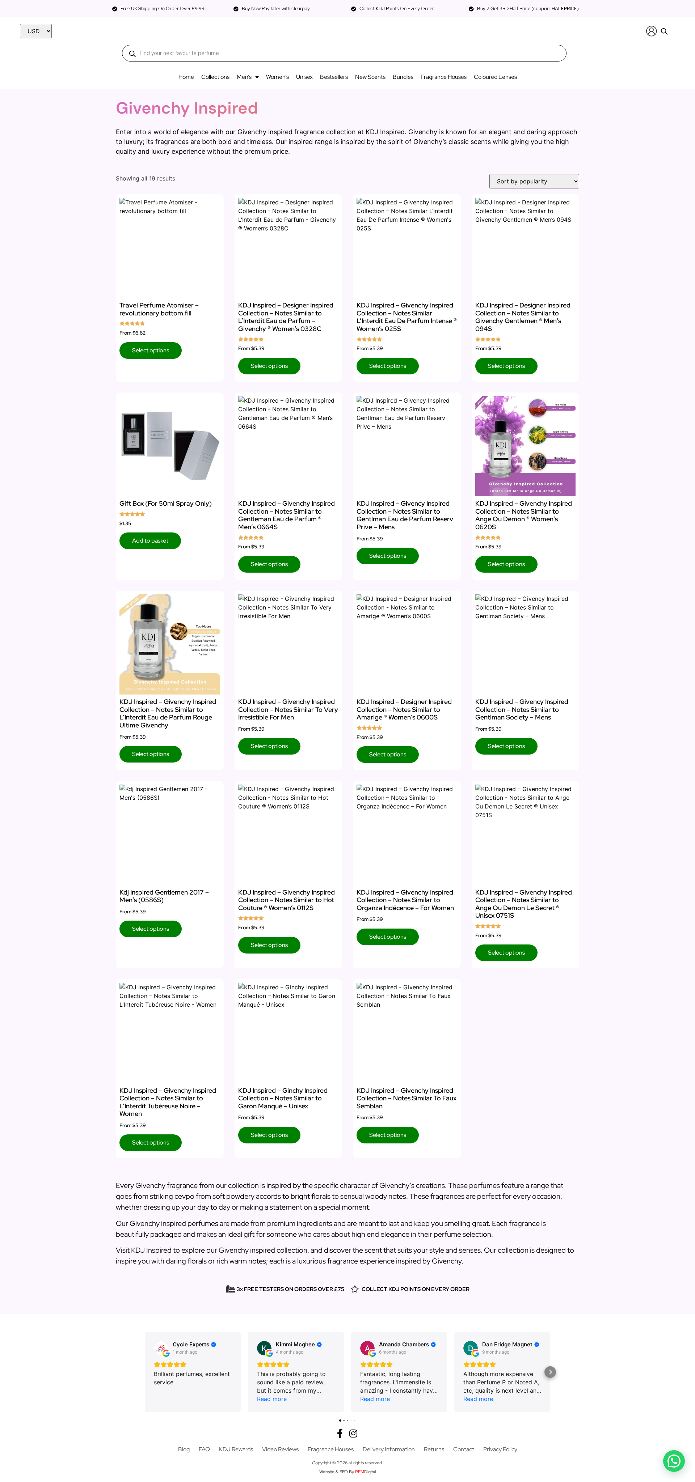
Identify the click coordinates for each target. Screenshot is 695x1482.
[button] (145, 1372)
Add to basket (150, 540)
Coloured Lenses (495, 77)
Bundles (403, 77)
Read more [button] (272, 1398)
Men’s (244, 77)
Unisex (304, 77)
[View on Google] (161, 1348)
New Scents (370, 77)
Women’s (277, 77)
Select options (150, 350)
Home (186, 77)
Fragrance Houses (444, 77)
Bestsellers (334, 77)
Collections (215, 77)
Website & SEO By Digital (347, 1472)
